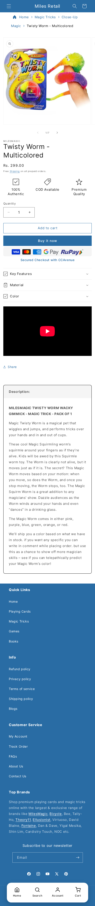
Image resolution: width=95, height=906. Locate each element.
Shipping (15, 171)
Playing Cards (20, 611)
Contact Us (17, 776)
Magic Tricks (45, 17)
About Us (16, 766)
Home (24, 17)
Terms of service (22, 689)
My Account (18, 736)
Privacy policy (20, 679)
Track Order (18, 746)
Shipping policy (21, 699)
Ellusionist (41, 820)
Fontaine (28, 826)
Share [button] (12, 367)
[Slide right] (57, 132)
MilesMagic (38, 814)
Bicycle (55, 814)
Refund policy (19, 669)
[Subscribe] (78, 857)
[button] (9, 6)
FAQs (13, 756)
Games (14, 631)
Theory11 (23, 820)
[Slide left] (38, 132)
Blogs (13, 708)
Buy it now (47, 241)
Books (13, 641)
